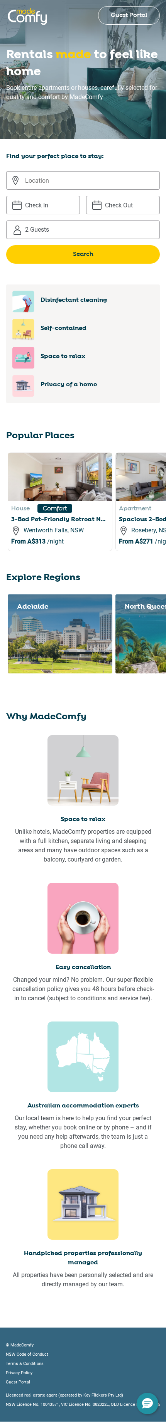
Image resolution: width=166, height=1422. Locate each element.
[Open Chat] (147, 1403)
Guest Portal (129, 15)
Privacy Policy (19, 1372)
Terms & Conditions (25, 1363)
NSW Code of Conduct (27, 1354)
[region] (87, 511)
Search (83, 254)
